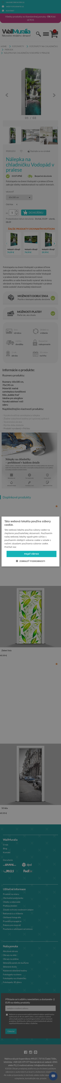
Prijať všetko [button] (31, 554)
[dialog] (30, 542)
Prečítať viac (10, 547)
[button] (30, 561)
